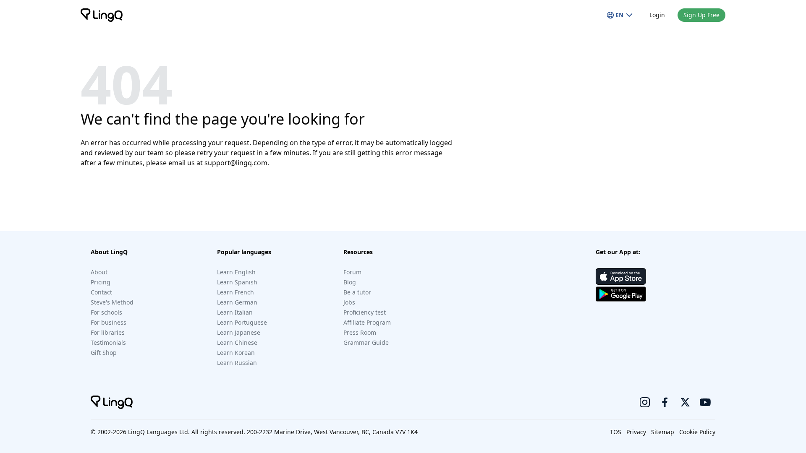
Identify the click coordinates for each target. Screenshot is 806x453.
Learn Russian (237, 363)
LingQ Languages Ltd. (159, 432)
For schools (106, 312)
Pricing (100, 282)
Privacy (636, 432)
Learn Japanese (238, 332)
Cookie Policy (697, 432)
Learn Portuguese (242, 322)
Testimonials (108, 342)
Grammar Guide (366, 342)
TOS (615, 432)
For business (108, 322)
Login (657, 15)
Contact (101, 292)
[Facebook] (665, 402)
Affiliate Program (367, 322)
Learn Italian (235, 312)
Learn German (237, 302)
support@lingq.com (235, 162)
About (99, 272)
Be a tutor (357, 292)
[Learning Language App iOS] (621, 276)
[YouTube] (705, 402)
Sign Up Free (701, 15)
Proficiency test (364, 312)
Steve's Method (112, 302)
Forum (352, 272)
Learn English (236, 272)
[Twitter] (685, 402)
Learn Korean (236, 353)
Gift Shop (104, 353)
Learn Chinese (237, 342)
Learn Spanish (237, 282)
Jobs (349, 302)
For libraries (108, 332)
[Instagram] (645, 402)
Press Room (359, 332)
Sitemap (662, 432)
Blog (349, 282)
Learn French (235, 292)
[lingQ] (102, 15)
